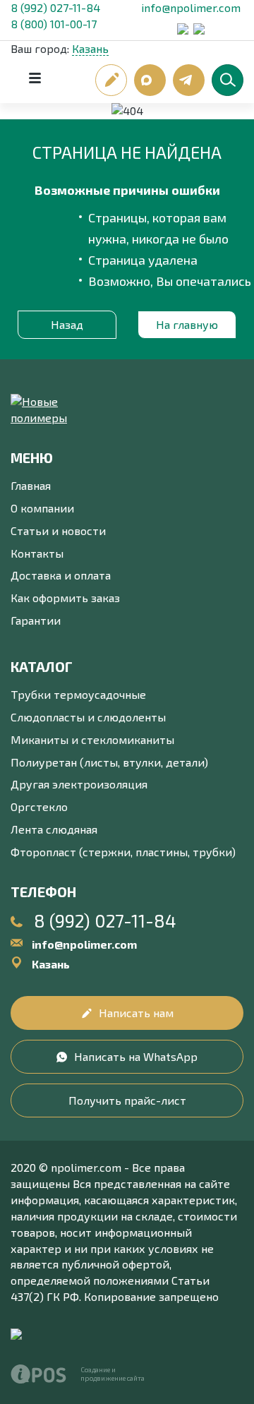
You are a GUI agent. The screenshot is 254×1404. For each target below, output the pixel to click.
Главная (31, 485)
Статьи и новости (58, 530)
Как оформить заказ (65, 597)
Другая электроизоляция (79, 784)
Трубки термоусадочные (78, 694)
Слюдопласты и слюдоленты (88, 717)
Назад (67, 324)
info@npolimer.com (191, 7)
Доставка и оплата (61, 575)
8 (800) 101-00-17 (54, 23)
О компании (42, 508)
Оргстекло (39, 806)
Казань (90, 48)
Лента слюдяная (54, 829)
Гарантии (36, 620)
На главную (187, 324)
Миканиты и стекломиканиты (92, 739)
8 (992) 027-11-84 (55, 7)
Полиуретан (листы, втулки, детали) (109, 762)
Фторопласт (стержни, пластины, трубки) (123, 851)
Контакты (37, 553)
